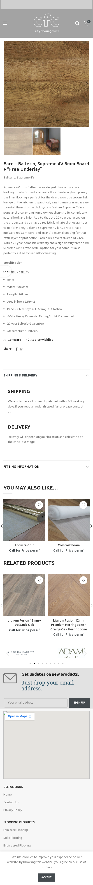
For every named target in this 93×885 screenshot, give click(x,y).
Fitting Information (21, 466)
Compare (14, 340)
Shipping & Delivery (20, 375)
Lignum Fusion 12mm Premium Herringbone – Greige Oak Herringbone (68, 625)
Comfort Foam (69, 545)
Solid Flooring (12, 838)
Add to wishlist (41, 340)
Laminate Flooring (15, 830)
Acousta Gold (24, 545)
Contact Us (11, 802)
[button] (30, 663)
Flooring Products (19, 822)
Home (7, 794)
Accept (46, 877)
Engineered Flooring (17, 845)
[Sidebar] (5, 271)
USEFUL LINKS (13, 787)
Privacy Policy (12, 810)
